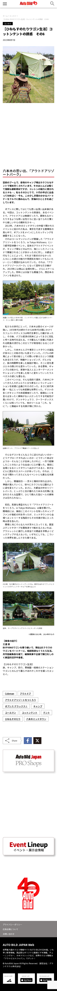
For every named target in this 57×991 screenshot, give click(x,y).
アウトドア (25, 693)
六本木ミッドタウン (36, 719)
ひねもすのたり (12, 719)
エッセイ (7, 23)
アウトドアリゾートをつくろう (20, 699)
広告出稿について (10, 929)
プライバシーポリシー (12, 924)
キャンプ (37, 706)
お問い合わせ (8, 934)
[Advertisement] (28, 134)
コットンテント (29, 712)
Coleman (9, 693)
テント (46, 712)
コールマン (10, 712)
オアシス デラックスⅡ (16, 706)
